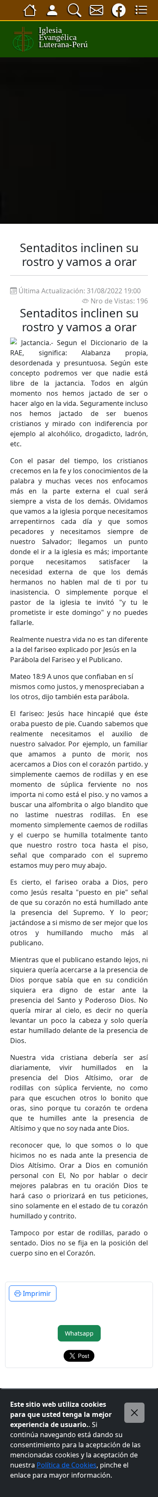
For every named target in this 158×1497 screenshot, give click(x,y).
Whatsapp (79, 1333)
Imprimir (36, 1293)
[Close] (134, 1413)
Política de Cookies (66, 1465)
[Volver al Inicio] (30, 10)
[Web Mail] (96, 10)
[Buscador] (74, 10)
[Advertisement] (79, 141)
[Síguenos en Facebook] (119, 10)
